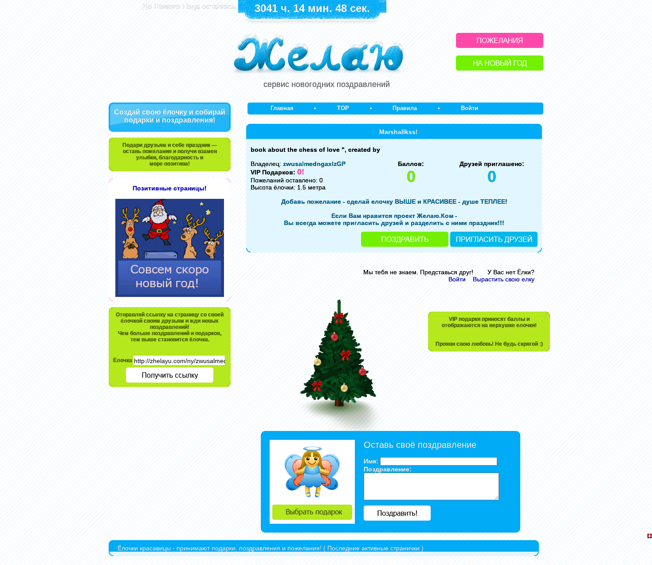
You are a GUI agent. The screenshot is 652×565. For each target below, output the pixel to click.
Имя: (371, 461)
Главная (282, 108)
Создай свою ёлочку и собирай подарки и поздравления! (169, 116)
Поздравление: (388, 469)
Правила (405, 108)
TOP (343, 108)
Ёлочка (122, 360)
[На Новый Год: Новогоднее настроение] (499, 68)
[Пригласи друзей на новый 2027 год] (494, 244)
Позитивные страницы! (170, 188)
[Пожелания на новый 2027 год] (499, 45)
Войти (469, 108)
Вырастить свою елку (503, 279)
